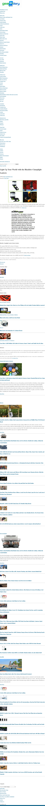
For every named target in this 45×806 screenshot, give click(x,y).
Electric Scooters (3, 89)
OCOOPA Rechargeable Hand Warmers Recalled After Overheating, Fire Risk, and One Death (22, 724)
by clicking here (15, 358)
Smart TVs (2, 43)
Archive (1, 800)
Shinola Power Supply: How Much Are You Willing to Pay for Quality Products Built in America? (22, 305)
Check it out (24, 207)
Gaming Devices (3, 132)
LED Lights (2, 35)
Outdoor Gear (2, 74)
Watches (1, 159)
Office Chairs (2, 37)
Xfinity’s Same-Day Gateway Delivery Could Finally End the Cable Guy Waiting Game (20, 763)
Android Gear (2, 11)
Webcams (2, 124)
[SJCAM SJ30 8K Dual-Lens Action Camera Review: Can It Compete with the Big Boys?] (3, 521)
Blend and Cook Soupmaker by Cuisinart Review (11, 330)
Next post (2, 263)
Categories (2, 786)
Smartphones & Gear (4, 9)
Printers (1, 121)
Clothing (1, 150)
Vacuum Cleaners (3, 55)
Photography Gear (3, 38)
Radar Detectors (3, 62)
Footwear (2, 154)
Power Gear (2, 97)
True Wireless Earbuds (4, 52)
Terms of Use (2, 798)
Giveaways (12, 340)
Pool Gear (2, 99)
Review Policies (3, 791)
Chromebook (2, 105)
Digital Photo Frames (4, 30)
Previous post (2, 262)
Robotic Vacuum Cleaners (5, 42)
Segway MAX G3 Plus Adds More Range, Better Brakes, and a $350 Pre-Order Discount (20, 643)
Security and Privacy (4, 45)
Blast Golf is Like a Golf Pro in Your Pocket (10, 317)
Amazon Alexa (3, 20)
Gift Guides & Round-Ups (5, 161)
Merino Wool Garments (4, 155)
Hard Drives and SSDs (4, 119)
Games (1, 130)
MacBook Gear (3, 118)
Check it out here (27, 255)
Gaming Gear (2, 133)
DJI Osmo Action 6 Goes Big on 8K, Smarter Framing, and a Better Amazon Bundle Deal (20, 571)
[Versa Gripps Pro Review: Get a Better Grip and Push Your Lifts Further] (3, 480)
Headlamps (2, 92)
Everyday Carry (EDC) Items (5, 141)
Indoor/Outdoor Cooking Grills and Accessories (9, 94)
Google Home (2, 32)
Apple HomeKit (3, 22)
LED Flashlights (3, 96)
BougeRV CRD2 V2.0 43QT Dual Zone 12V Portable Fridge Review (15, 503)
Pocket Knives (2, 143)
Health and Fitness (3, 68)
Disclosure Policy (3, 793)
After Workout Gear (3, 67)
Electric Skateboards (4, 88)
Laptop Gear (2, 115)
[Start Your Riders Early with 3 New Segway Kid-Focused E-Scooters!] (11, 671)
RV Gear (1, 101)
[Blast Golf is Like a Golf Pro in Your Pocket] (5, 313)
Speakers (1, 47)
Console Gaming (3, 128)
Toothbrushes (2, 146)
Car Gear (1, 57)
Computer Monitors (3, 108)
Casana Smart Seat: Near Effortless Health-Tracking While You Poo (15, 742)
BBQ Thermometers (4, 78)
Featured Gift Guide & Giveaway (6, 361)
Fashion (1, 149)
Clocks (1, 25)
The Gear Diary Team (4, 790)
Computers (2, 103)
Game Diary (2, 127)
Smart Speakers (3, 48)
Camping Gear (2, 81)
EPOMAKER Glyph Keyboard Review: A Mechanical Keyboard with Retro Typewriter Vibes (21, 463)
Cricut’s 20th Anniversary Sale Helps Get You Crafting (12, 601)
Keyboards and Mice (4, 110)
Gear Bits (2, 657)
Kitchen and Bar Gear (4, 33)
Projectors (2, 40)
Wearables (2, 72)
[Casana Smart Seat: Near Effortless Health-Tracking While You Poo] (3, 739)
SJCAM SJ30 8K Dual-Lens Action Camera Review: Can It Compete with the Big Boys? (20, 524)
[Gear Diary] (22, 4)
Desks (1, 28)
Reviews (8, 302)
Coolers (1, 83)
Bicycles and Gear (3, 79)
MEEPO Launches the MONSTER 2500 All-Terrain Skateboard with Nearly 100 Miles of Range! (22, 733)
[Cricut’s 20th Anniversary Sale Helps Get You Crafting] (3, 598)
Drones (1, 84)
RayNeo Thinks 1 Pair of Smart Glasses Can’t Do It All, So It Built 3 (16, 580)
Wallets (1, 157)
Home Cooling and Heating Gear (6, 17)
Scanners (1, 123)
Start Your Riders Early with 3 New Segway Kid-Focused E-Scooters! (16, 674)
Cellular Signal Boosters (4, 23)
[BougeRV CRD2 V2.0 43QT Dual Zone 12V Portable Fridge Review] (3, 500)
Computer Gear (3, 107)
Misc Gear (2, 139)
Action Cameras (3, 76)
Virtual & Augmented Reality (5, 137)
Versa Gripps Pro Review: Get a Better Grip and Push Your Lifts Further (17, 483)
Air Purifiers (2, 18)
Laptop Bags (2, 113)
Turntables (2, 53)
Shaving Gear (2, 144)
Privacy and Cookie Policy (5, 795)
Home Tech (2, 15)
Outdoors (16, 314)
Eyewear (1, 152)
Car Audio (2, 59)
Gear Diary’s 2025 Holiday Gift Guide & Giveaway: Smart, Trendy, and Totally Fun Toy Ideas (21, 343)
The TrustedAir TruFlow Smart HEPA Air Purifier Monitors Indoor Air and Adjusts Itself (21, 652)
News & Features (3, 302)
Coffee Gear (2, 27)
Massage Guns (2, 70)
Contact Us (2, 801)
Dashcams (2, 61)
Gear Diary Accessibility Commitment (7, 796)
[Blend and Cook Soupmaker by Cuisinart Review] (4, 326)
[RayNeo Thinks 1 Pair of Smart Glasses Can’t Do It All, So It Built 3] (3, 577)
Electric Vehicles (3, 91)
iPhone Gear (2, 12)
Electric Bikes (2, 86)
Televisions (2, 50)
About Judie (2, 788)
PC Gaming (2, 135)
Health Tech (2, 65)
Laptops (1, 112)
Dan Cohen (6, 178)
